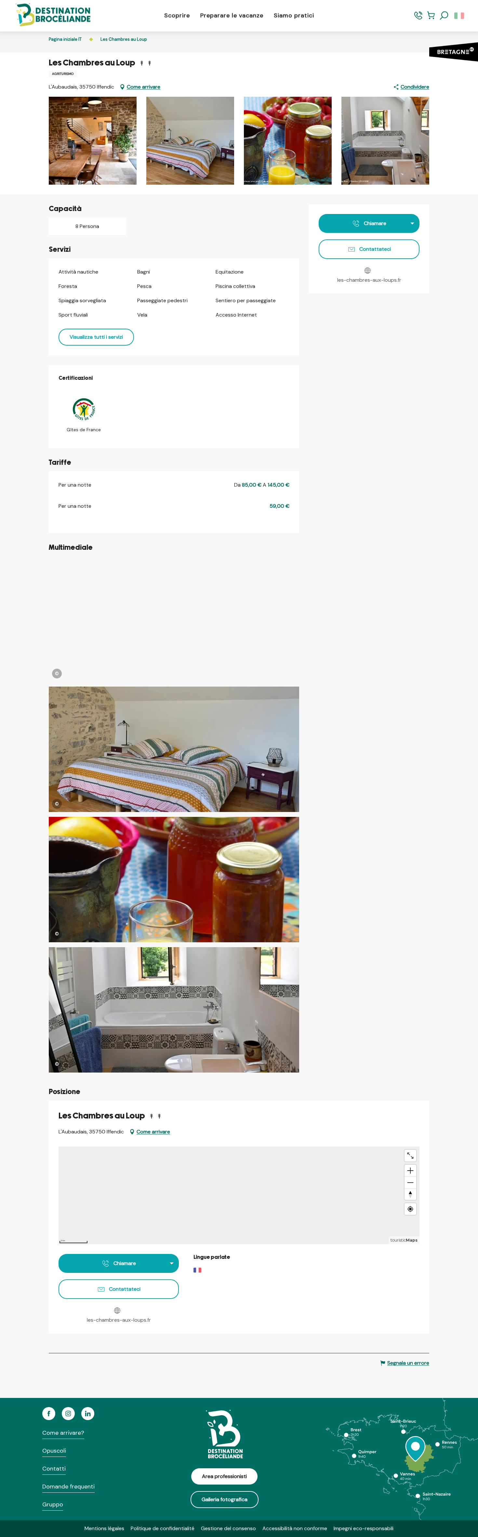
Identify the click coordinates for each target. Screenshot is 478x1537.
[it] (459, 15)
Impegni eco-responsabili (363, 1528)
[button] (444, 15)
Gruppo (52, 1504)
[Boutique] (431, 18)
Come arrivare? (63, 1433)
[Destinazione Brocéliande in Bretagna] (48, 15)
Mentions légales (104, 1528)
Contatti (54, 1469)
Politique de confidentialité (162, 1528)
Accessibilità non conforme (294, 1528)
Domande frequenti (68, 1486)
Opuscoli (54, 1451)
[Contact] (418, 18)
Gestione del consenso (228, 1528)
